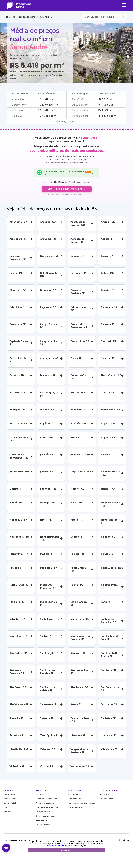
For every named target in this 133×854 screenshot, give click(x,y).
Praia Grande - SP (19, 585)
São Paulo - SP (17, 687)
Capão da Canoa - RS (19, 343)
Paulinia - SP (47, 554)
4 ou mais (17, 116)
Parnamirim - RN (18, 554)
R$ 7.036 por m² (107, 104)
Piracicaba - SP (48, 568)
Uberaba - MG (109, 735)
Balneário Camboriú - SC (17, 257)
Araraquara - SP (18, 239)
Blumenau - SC (17, 290)
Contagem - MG (49, 358)
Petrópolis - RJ (17, 568)
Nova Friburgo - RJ (110, 521)
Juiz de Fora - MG (19, 472)
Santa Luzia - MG (49, 619)
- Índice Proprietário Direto (20, 17)
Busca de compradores (45, 803)
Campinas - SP (17, 324)
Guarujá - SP (47, 410)
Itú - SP (74, 437)
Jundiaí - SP (46, 472)
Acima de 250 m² (81, 116)
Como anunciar (42, 794)
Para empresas (105, 794)
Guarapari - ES (17, 410)
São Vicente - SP (19, 704)
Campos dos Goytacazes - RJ (79, 326)
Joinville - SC (108, 455)
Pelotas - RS (77, 554)
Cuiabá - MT (108, 358)
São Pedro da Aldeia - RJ (47, 689)
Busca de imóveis (74, 798)
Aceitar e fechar (66, 850)
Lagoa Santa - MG (80, 472)
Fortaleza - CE (17, 393)
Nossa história (9, 794)
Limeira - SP (16, 489)
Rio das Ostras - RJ (49, 603)
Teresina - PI (16, 735)
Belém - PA (15, 273)
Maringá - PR (47, 503)
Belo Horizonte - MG (49, 274)
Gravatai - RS (108, 393)
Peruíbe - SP (108, 554)
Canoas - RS (108, 324)
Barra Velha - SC (49, 256)
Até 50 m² (77, 99)
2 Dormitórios (19, 105)
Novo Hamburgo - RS (49, 538)
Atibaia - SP (107, 239)
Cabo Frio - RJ (17, 307)
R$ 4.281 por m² (47, 116)
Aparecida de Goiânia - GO (78, 223)
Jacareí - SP (46, 455)
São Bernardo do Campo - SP (80, 637)
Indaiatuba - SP (18, 424)
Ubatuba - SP (77, 735)
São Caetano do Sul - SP (110, 637)
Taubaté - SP (108, 718)
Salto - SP (106, 602)
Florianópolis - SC (111, 375)
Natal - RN (46, 520)
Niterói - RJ (76, 520)
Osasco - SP (77, 537)
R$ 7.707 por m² (107, 99)
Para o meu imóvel (107, 798)
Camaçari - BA (109, 307)
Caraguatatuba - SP (49, 343)
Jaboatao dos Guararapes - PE (18, 456)
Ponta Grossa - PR (78, 569)
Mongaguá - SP (18, 520)
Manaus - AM (108, 489)
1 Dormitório (18, 99)
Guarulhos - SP (78, 410)
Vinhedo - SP (16, 766)
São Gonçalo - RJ (49, 653)
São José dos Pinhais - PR (47, 672)
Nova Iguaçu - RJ (19, 537)
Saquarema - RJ (49, 704)
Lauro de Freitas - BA (110, 473)
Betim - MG (107, 273)
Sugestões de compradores (46, 798)
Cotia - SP (76, 358)
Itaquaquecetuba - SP (19, 439)
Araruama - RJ (48, 239)
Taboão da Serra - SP (79, 720)
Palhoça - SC (108, 537)
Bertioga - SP (78, 273)
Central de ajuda (10, 803)
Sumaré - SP (16, 718)
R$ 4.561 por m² (107, 110)
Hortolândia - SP (110, 410)
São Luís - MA (109, 670)
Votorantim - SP (79, 766)
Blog (5, 807)
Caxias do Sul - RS (17, 360)
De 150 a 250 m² (80, 110)
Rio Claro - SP (17, 602)
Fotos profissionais (43, 811)
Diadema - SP (47, 375)
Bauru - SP (107, 256)
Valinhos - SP (47, 749)
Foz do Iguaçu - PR (49, 394)
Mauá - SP (76, 503)
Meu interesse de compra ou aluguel (82, 803)
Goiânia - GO (77, 393)
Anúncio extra (41, 820)
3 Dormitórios (19, 110)
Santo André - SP (19, 636)
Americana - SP (18, 222)
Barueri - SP (77, 256)
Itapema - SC (108, 424)
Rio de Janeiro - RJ (79, 603)
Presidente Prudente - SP (48, 586)
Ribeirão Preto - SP (110, 586)
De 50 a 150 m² (80, 105)
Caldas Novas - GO (78, 309)
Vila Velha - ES (109, 749)
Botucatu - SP (48, 290)
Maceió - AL (77, 489)
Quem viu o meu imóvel (45, 816)
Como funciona (10, 798)
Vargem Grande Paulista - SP (79, 751)
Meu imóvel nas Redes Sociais (47, 807)
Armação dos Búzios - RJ (78, 240)
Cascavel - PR (108, 341)
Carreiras (7, 811)
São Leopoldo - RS (79, 672)
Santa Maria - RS (79, 619)
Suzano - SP (47, 718)
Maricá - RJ (15, 503)
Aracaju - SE (108, 222)
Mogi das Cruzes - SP (110, 504)
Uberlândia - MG (18, 749)
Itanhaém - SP (78, 424)
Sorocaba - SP (109, 704)
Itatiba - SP (46, 437)
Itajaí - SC (45, 424)
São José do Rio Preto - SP (110, 655)
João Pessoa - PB (80, 455)
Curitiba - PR (16, 375)
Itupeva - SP (108, 437)
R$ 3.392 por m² (107, 116)
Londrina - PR (48, 489)
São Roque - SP (79, 687)
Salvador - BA (17, 619)
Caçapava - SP (48, 307)
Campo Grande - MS (49, 326)
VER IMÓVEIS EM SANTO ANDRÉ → (66, 189)
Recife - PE (76, 585)
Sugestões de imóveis (76, 794)
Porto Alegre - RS (111, 568)
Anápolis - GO (48, 222)
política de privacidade (56, 845)
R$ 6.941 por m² (47, 99)
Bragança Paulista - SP (77, 292)
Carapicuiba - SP (79, 341)
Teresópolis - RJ (49, 735)
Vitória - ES (46, 766)
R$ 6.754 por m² (48, 104)
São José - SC (77, 653)
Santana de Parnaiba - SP (108, 620)
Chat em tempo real (43, 824)
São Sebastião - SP (110, 689)
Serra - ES (76, 704)
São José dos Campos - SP (16, 672)
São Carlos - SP (18, 653)
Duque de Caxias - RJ (80, 377)
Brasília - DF (108, 290)
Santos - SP (46, 636)
